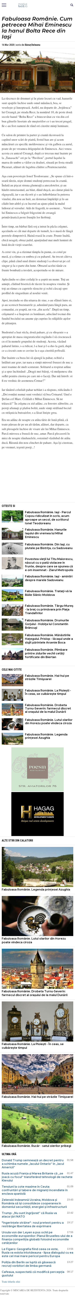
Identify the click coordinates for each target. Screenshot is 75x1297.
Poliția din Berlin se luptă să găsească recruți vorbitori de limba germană (29, 1264)
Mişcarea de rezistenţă (37, 5)
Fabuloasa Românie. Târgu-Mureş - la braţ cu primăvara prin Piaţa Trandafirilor (49, 609)
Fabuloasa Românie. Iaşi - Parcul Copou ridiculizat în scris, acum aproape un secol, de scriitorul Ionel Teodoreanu (48, 518)
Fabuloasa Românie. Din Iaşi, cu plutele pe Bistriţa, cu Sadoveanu (49, 546)
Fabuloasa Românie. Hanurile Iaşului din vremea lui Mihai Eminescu (46, 533)
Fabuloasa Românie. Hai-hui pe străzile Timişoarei (47, 677)
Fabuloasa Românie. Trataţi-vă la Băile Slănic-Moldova (48, 593)
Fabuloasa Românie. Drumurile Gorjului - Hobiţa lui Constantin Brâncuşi (47, 624)
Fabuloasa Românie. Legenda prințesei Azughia (46, 736)
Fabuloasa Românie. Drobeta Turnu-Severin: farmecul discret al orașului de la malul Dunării (48, 708)
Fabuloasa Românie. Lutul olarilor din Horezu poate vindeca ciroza (49, 721)
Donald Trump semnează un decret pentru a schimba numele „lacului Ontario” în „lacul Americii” (33, 1164)
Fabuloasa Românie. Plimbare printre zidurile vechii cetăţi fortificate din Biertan (46, 653)
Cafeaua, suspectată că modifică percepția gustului (33, 1273)
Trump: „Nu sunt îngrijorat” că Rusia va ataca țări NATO (29, 1214)
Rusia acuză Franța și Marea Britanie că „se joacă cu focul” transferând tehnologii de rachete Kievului (37, 1177)
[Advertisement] (37, 476)
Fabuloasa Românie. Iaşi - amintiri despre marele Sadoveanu (49, 578)
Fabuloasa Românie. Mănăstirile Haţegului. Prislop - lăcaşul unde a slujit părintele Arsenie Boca (49, 638)
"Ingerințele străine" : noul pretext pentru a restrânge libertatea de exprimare (33, 1224)
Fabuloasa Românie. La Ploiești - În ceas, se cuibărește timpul (48, 692)
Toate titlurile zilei (11, 1281)
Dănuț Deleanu (32, 44)
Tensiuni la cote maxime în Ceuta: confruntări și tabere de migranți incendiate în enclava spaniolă (35, 1190)
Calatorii (26, 840)
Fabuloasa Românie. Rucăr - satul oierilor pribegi (36, 1146)
